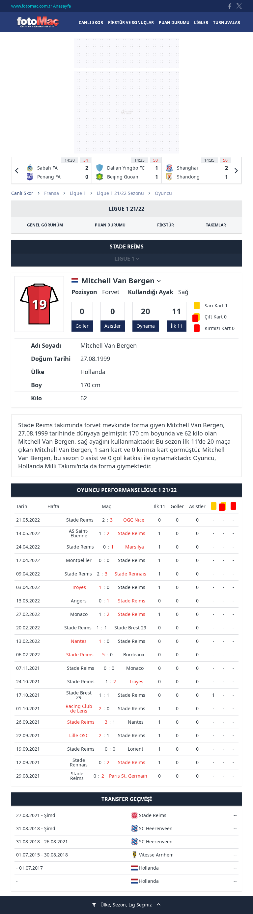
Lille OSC (79, 735)
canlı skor (91, 22)
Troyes (79, 587)
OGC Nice (133, 520)
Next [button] (236, 170)
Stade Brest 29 (130, 627)
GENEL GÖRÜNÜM (45, 225)
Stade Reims (80, 520)
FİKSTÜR (165, 225)
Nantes (79, 641)
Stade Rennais (130, 574)
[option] (57, 170)
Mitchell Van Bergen (118, 280)
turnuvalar (226, 22)
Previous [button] (17, 170)
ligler (201, 22)
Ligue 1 (78, 193)
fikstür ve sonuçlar (131, 22)
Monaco (79, 614)
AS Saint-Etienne (79, 533)
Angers (79, 601)
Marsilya (134, 547)
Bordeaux (133, 654)
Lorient (135, 749)
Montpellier (79, 560)
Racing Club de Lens (79, 708)
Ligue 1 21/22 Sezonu (120, 193)
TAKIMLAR (216, 225)
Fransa (51, 193)
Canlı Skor (37, 21)
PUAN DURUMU (110, 225)
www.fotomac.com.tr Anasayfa (41, 6)
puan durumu (174, 22)
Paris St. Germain (128, 776)
